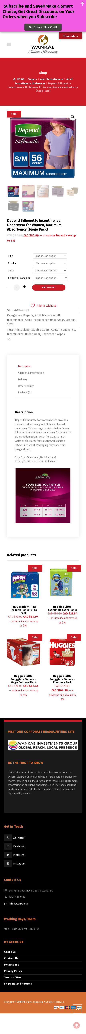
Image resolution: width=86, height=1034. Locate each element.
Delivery (22, 379)
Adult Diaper (23, 329)
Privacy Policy (13, 971)
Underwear (49, 334)
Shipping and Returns (18, 983)
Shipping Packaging (19, 277)
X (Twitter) (19, 837)
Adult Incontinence (51, 79)
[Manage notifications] (76, 1025)
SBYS (10, 324)
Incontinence (15, 334)
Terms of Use (12, 977)
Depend (70, 320)
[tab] (44, 366)
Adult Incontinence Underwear (44, 320)
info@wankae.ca (18, 903)
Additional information (31, 372)
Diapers (32, 79)
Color (11, 270)
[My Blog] (43, 44)
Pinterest (18, 854)
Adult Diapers (43, 315)
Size (10, 256)
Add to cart (48, 287)
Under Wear (32, 334)
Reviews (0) (25, 392)
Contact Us (11, 958)
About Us (10, 951)
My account (11, 964)
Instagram (19, 863)
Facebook (18, 846)
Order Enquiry (26, 385)
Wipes (61, 334)
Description (24, 366)
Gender (12, 263)
